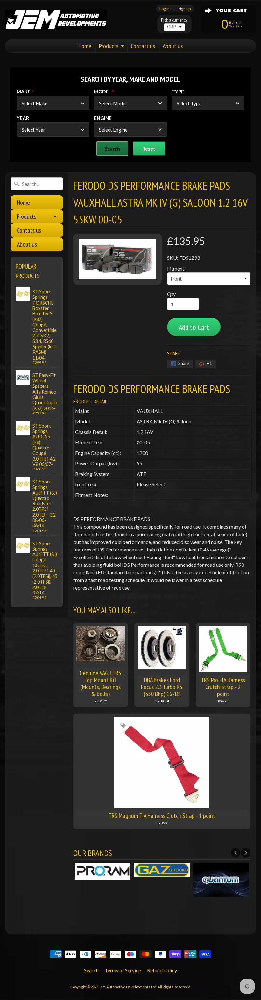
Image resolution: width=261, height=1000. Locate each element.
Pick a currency (174, 20)
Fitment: (176, 268)
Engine (103, 118)
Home (84, 46)
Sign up (184, 9)
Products (108, 46)
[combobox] (53, 103)
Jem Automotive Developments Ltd (127, 987)
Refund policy (162, 970)
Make (24, 91)
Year (23, 118)
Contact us (143, 46)
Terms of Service (123, 970)
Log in (164, 9)
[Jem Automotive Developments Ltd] (56, 20)
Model (102, 91)
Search (91, 970)
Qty (171, 294)
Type (178, 91)
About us (173, 46)
